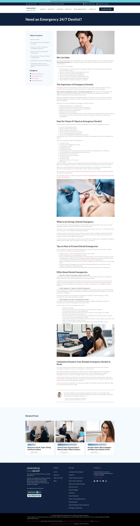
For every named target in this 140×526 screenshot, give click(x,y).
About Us (68, 9)
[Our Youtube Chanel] (103, 481)
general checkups (83, 256)
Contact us (60, 383)
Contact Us (92, 9)
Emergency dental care (64, 87)
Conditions (60, 9)
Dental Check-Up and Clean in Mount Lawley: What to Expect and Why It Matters (68, 449)
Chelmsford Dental (64, 377)
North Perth (79, 521)
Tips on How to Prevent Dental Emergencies (40, 56)
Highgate (96, 521)
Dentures (32, 444)
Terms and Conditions (67, 523)
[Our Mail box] (106, 481)
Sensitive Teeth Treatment (97, 444)
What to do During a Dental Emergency (39, 52)
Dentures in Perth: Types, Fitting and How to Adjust (39, 448)
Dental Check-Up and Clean (67, 444)
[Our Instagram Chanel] (101, 481)
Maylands (72, 521)
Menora (65, 521)
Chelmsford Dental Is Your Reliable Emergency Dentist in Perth (40, 65)
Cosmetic (51, 9)
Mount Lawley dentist (33, 521)
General (42, 9)
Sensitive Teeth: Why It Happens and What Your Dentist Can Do (99, 448)
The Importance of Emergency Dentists (40, 43)
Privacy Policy (55, 523)
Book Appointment (80, 9)
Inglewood (87, 521)
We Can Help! (35, 39)
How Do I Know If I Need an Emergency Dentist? (39, 47)
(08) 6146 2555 (98, 477)
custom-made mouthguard (72, 253)
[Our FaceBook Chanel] (98, 481)
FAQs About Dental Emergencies (41, 60)
